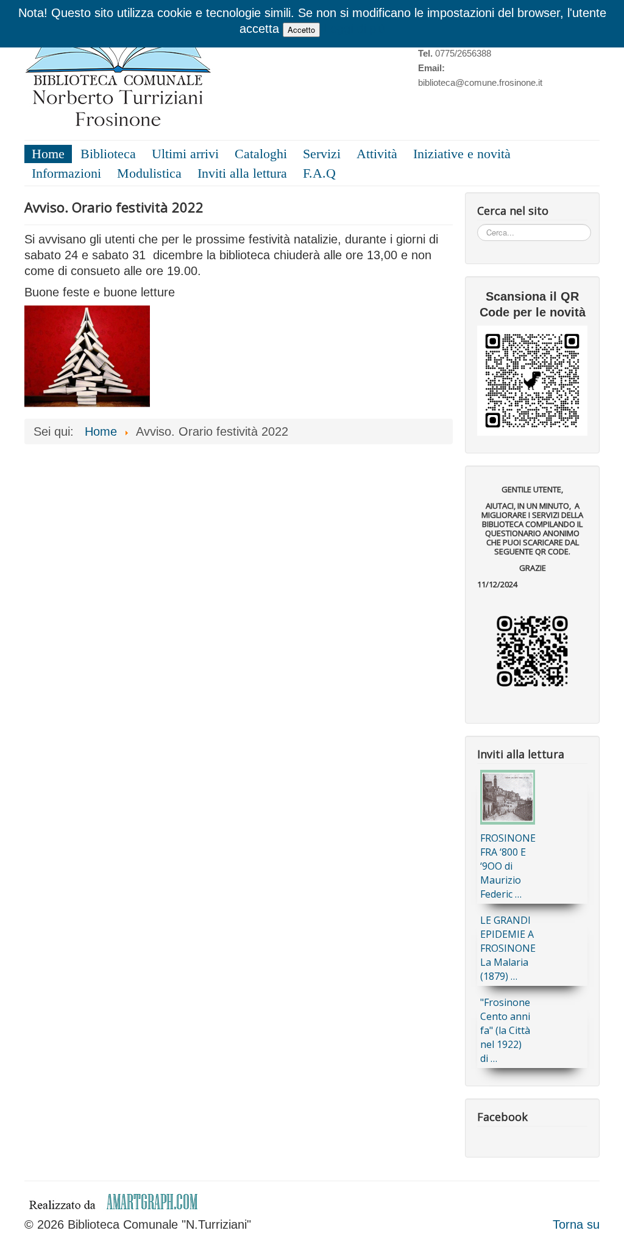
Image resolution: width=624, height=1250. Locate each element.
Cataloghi (261, 153)
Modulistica (149, 173)
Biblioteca (108, 153)
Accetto (301, 29)
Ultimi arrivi (185, 153)
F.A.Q (319, 173)
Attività (376, 153)
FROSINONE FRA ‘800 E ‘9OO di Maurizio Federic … (508, 866)
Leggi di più (354, 28)
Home (48, 153)
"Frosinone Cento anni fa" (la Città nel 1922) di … (505, 1030)
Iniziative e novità (462, 153)
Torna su (576, 1224)
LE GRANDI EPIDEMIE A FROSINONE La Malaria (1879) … (508, 948)
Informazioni (66, 173)
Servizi (322, 153)
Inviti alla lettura (242, 173)
